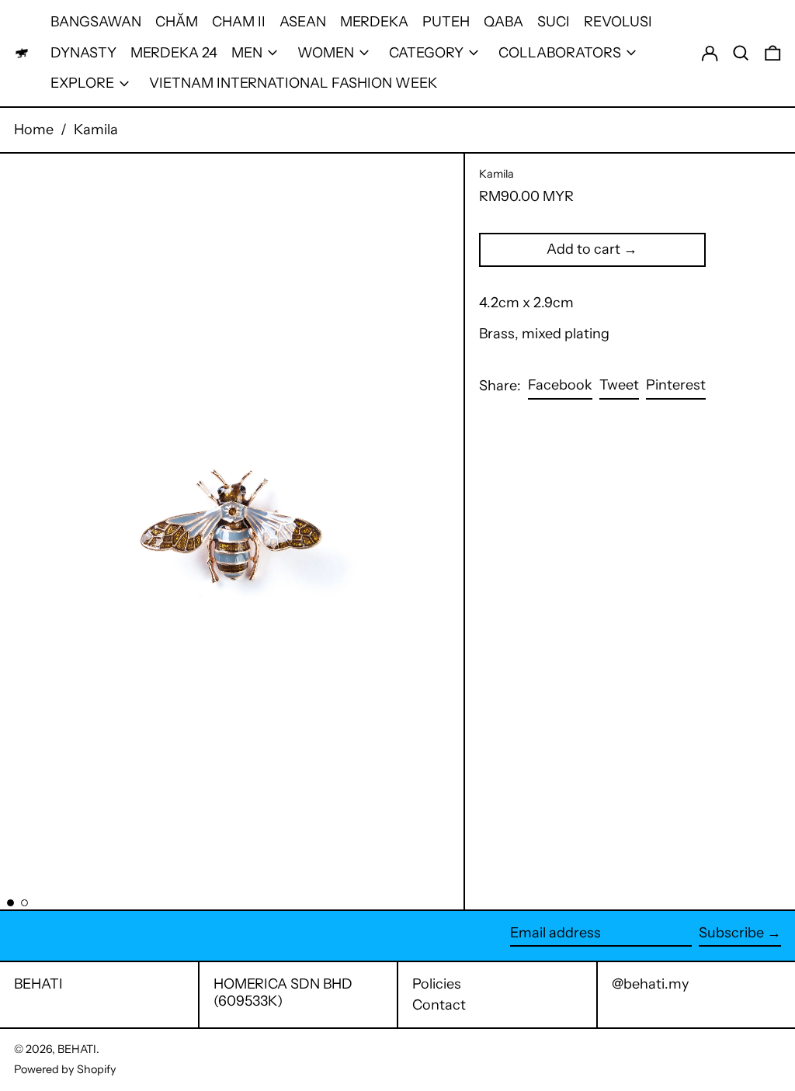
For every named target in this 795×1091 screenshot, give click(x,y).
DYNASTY (83, 52)
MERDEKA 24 (173, 52)
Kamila (96, 129)
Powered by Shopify (65, 1069)
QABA (503, 21)
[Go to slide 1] (10, 902)
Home (34, 129)
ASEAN (302, 21)
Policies (436, 983)
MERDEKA (374, 21)
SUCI (553, 21)
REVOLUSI (618, 21)
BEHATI (38, 983)
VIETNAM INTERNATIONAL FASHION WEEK (293, 83)
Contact (439, 1004)
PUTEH (446, 21)
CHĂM (176, 21)
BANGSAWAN (95, 21)
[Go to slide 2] (24, 902)
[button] (741, 53)
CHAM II (239, 21)
